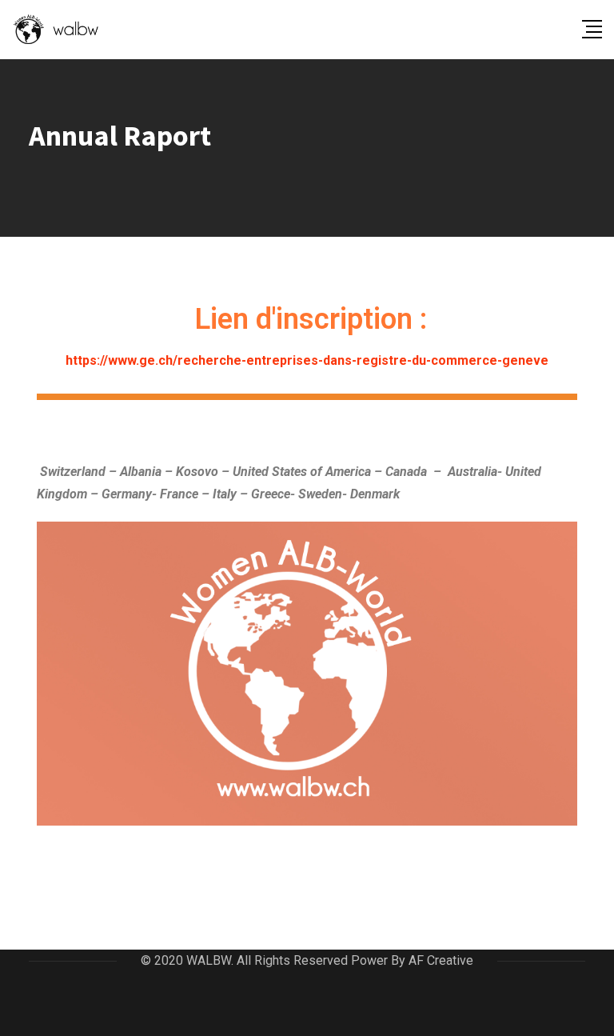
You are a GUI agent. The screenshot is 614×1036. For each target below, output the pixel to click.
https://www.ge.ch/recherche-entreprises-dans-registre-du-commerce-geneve (307, 360)
